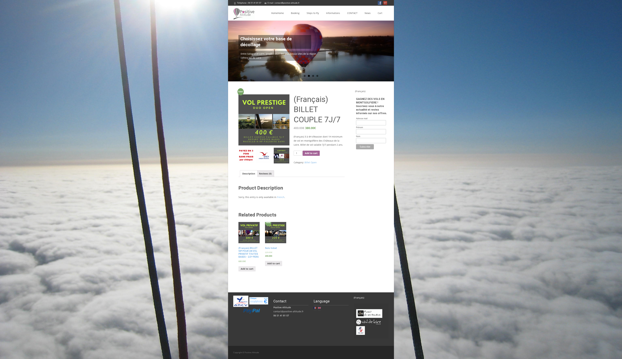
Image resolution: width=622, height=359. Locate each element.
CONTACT (352, 13)
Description (248, 173)
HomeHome (277, 13)
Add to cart (311, 153)
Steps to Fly (313, 13)
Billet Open (311, 162)
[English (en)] (319, 307)
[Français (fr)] (315, 307)
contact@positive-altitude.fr (287, 2)
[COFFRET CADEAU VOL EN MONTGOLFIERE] (281, 155)
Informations (333, 13)
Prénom (359, 127)
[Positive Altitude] (241, 13)
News (368, 13)
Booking (295, 13)
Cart (380, 13)
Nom (358, 136)
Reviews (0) (265, 173)
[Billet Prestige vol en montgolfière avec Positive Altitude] (263, 119)
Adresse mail (362, 118)
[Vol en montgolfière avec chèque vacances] (264, 155)
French (280, 197)
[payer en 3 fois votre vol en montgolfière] (246, 155)
